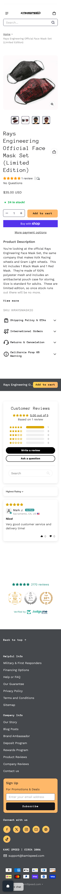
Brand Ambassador (16, 736)
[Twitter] (16, 829)
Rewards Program (15, 750)
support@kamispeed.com (26, 855)
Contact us (11, 771)
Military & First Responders (22, 663)
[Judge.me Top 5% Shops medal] (30, 598)
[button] (30, 22)
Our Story (10, 722)
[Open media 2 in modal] (30, 82)
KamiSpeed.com (31, 884)
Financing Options (16, 670)
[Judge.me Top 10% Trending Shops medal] (46, 598)
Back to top (13, 639)
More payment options (31, 232)
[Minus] (6, 213)
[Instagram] (26, 829)
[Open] (8, 886)
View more (11, 300)
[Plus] (21, 213)
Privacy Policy (13, 691)
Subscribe (30, 806)
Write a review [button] (30, 450)
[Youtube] (36, 829)
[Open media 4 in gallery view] (46, 120)
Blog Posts (10, 729)
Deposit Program (15, 743)
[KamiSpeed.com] (30, 13)
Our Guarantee (13, 684)
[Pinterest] (45, 829)
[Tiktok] (6, 839)
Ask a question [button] (30, 458)
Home (6, 34)
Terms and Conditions (18, 698)
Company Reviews (16, 764)
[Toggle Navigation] (6, 13)
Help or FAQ (11, 677)
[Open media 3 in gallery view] (36, 120)
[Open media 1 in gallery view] (15, 120)
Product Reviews (15, 757)
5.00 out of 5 (39, 415)
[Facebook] (6, 829)
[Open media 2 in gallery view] (25, 120)
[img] (14, 504)
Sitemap (9, 705)
